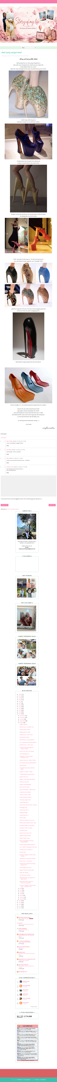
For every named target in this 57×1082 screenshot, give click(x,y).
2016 (20, 712)
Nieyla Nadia (43, 1079)
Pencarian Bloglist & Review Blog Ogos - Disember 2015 (28, 886)
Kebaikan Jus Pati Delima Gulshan (28, 858)
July (21, 888)
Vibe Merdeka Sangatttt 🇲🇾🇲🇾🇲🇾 (26, 918)
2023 (20, 699)
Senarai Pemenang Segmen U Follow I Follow (27, 748)
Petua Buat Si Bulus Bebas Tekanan (28, 805)
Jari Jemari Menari (23, 964)
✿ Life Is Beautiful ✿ (24, 946)
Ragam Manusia (23, 724)
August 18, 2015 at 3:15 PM (19, 441)
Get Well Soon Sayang (25, 875)
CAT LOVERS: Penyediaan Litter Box (28, 847)
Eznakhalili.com (23, 971)
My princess (21, 948)
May (21, 892)
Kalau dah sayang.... (24, 872)
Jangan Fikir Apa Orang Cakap (27, 870)
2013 (20, 902)
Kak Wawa (9, 449)
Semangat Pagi (23, 807)
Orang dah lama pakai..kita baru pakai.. (27, 768)
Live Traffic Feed (27, 1026)
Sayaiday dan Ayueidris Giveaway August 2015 (27, 864)
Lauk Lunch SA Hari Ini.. (24, 929)
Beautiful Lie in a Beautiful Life (27, 959)
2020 (20, 705)
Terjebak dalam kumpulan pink (27, 774)
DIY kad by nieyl (23, 830)
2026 (20, 694)
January (22, 899)
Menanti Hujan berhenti (25, 835)
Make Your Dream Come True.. (27, 820)
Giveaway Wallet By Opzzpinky (27, 825)
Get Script (23, 1060)
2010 (20, 907)
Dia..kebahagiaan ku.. (25, 754)
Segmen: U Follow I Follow (26, 771)
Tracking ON (32, 1060)
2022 (20, 701)
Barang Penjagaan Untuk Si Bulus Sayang (28, 855)
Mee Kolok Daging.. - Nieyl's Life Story (27, 1038)
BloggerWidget (34, 1006)
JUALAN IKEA (23, 852)
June (21, 890)
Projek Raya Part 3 (24, 802)
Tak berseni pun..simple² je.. (26, 849)
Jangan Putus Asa (24, 776)
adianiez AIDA (10, 466)
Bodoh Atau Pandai (24, 737)
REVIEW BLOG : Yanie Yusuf (26, 745)
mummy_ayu (26, 981)
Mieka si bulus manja (25, 838)
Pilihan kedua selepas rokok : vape (28, 822)
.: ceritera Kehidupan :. (25, 941)
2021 (20, 703)
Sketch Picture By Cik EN (25, 833)
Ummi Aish (25, 989)
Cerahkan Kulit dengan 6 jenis (23, 1035)
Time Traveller (26, 998)
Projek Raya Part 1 (24, 815)
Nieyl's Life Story (24, 1029)
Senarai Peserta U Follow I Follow (28, 760)
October (22, 719)
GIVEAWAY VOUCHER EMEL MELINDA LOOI (26, 757)
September (22, 721)
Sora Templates (27, 1079)
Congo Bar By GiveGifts (25, 792)
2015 (20, 713)
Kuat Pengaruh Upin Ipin (25, 867)
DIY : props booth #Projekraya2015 (28, 742)
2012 (20, 904)
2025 (20, 696)
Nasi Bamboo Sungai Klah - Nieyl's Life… (27, 1031)
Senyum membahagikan (25, 784)
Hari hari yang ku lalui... (25, 917)
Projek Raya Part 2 (24, 810)
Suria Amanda (26, 985)
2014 (20, 900)
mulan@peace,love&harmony (26, 934)
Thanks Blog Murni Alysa (25, 797)
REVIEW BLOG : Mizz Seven (26, 734)
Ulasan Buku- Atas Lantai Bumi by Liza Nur (26, 966)
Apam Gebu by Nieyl (24, 787)
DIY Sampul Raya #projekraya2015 (28, 762)
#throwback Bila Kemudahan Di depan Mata (27, 878)
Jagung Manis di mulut (25, 732)
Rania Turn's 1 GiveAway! (26, 861)
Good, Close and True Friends (27, 751)
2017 (20, 710)
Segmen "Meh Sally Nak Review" (27, 779)
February (22, 897)
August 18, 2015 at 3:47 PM (18, 449)
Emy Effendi (9, 441)
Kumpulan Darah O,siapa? (26, 828)
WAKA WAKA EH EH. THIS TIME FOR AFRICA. (26, 936)
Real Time (27, 1060)
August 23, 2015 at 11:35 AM (20, 466)
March (21, 895)
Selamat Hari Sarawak (24, 960)
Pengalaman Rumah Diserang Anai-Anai (27, 954)
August (22, 722)
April (21, 893)
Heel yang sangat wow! (17, 55)
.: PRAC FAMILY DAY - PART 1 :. (25, 942)
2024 (20, 698)
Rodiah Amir (22, 952)
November (22, 717)
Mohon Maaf (23, 817)
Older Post (52, 505)
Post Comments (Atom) (13, 509)
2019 (20, 706)
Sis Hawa (37, 1079)
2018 (20, 708)
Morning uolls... (23, 765)
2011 (20, 906)
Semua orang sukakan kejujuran (27, 844)
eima (8, 458)
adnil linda (25, 994)
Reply (8, 445)
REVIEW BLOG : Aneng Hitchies (27, 739)
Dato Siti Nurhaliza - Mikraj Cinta (27, 789)
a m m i (20, 923)
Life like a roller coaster (25, 794)
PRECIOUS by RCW (24, 782)
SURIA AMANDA (23, 928)
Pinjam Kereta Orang (25, 729)
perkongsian (26, 55)
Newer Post (4, 505)
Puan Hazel (25, 1002)
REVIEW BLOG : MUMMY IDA (27, 727)
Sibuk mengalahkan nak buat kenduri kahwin (26, 841)
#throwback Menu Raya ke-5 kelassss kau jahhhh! (26, 882)
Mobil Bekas (20, 1079)
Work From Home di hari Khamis (26, 924)
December (22, 715)
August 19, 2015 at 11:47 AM (16, 458)
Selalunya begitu (23, 812)
